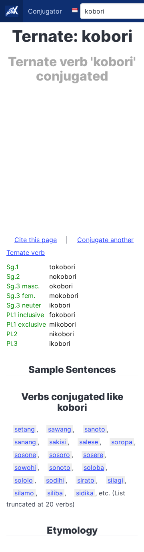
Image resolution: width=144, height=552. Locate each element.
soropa (121, 442)
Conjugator (45, 11)
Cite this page (35, 240)
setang (24, 429)
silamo (24, 493)
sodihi (55, 480)
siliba (55, 493)
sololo (23, 480)
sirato (85, 480)
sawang (59, 429)
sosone (25, 455)
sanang (25, 442)
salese (88, 442)
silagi (115, 480)
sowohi (25, 467)
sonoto (59, 467)
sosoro (59, 455)
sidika (85, 493)
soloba (94, 467)
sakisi (57, 442)
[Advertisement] (72, 155)
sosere (93, 455)
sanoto (94, 429)
